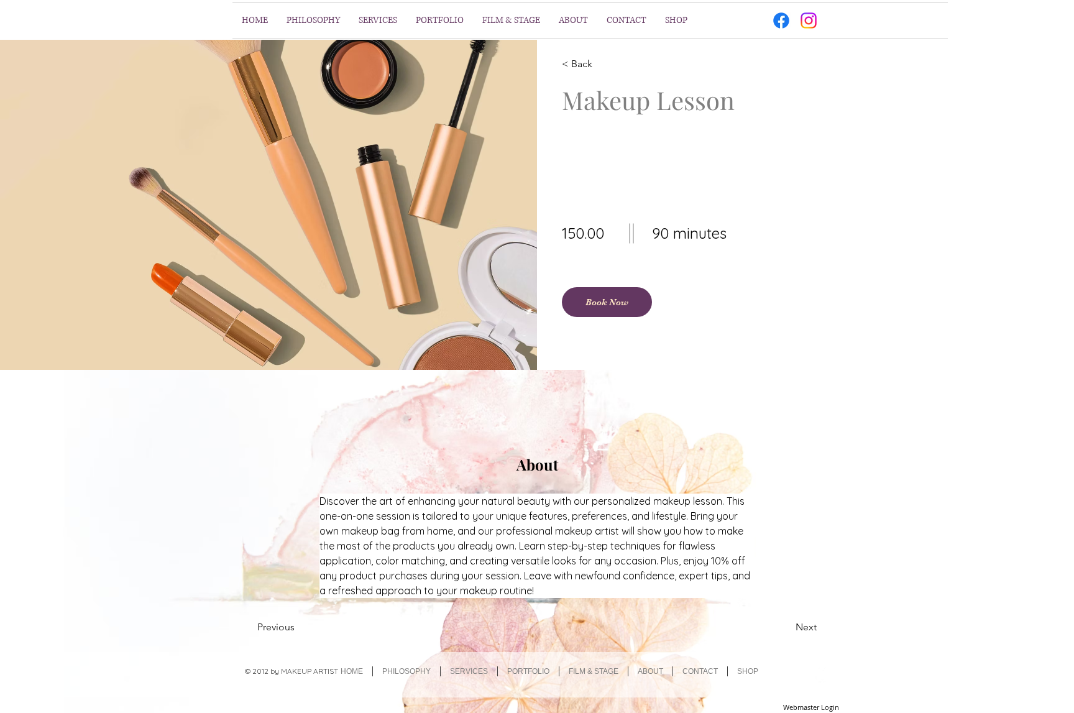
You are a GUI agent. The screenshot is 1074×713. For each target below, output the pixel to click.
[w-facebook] (819, 674)
